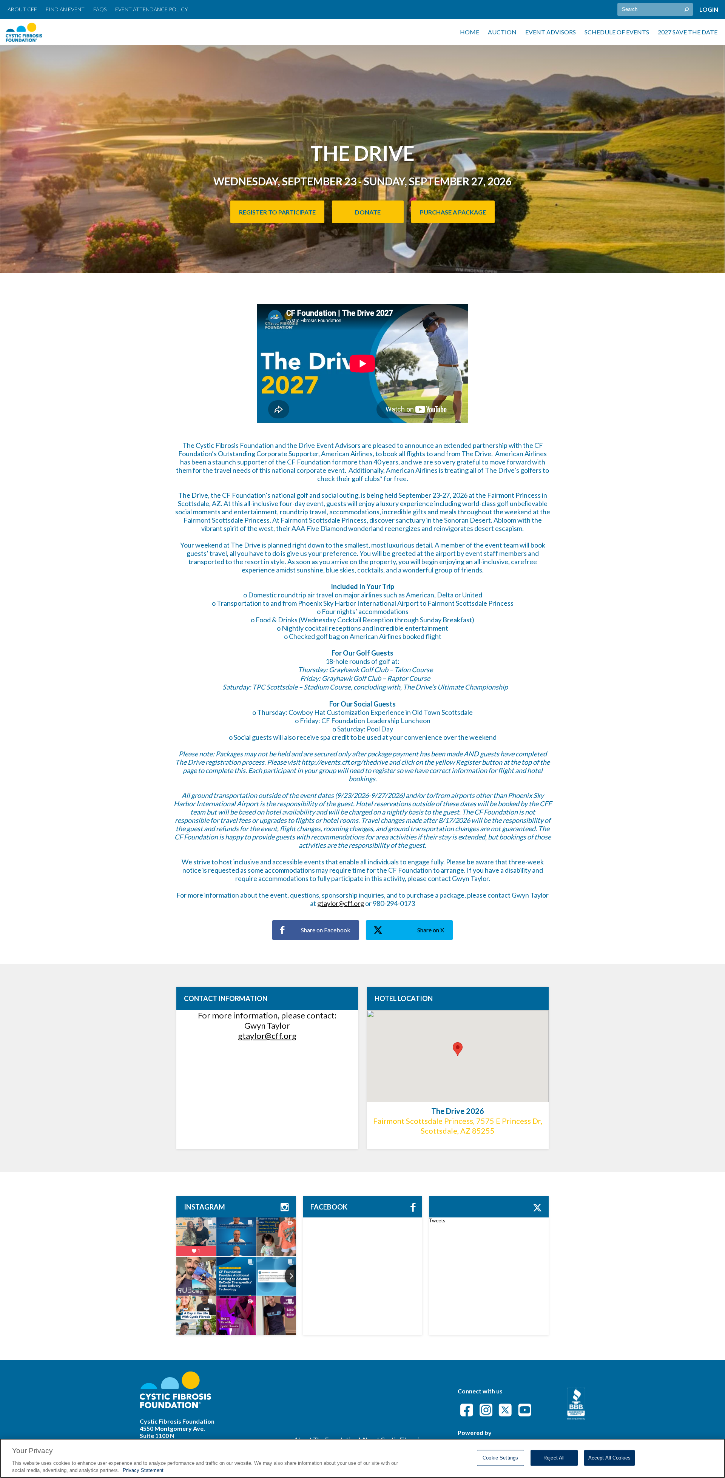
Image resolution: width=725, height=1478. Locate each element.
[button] (458, 1049)
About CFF (22, 9)
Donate (368, 212)
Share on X (430, 929)
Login (708, 9)
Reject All (554, 1458)
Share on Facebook (325, 929)
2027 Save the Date (687, 31)
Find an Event (65, 9)
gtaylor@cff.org (340, 903)
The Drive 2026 (457, 1110)
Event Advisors (550, 31)
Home (469, 31)
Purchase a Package (453, 212)
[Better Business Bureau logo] (576, 1417)
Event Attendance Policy (151, 9)
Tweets (437, 1220)
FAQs (99, 9)
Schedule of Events (617, 31)
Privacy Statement (143, 1470)
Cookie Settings (500, 1458)
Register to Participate (277, 212)
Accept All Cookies (609, 1458)
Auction (502, 31)
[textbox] (655, 9)
